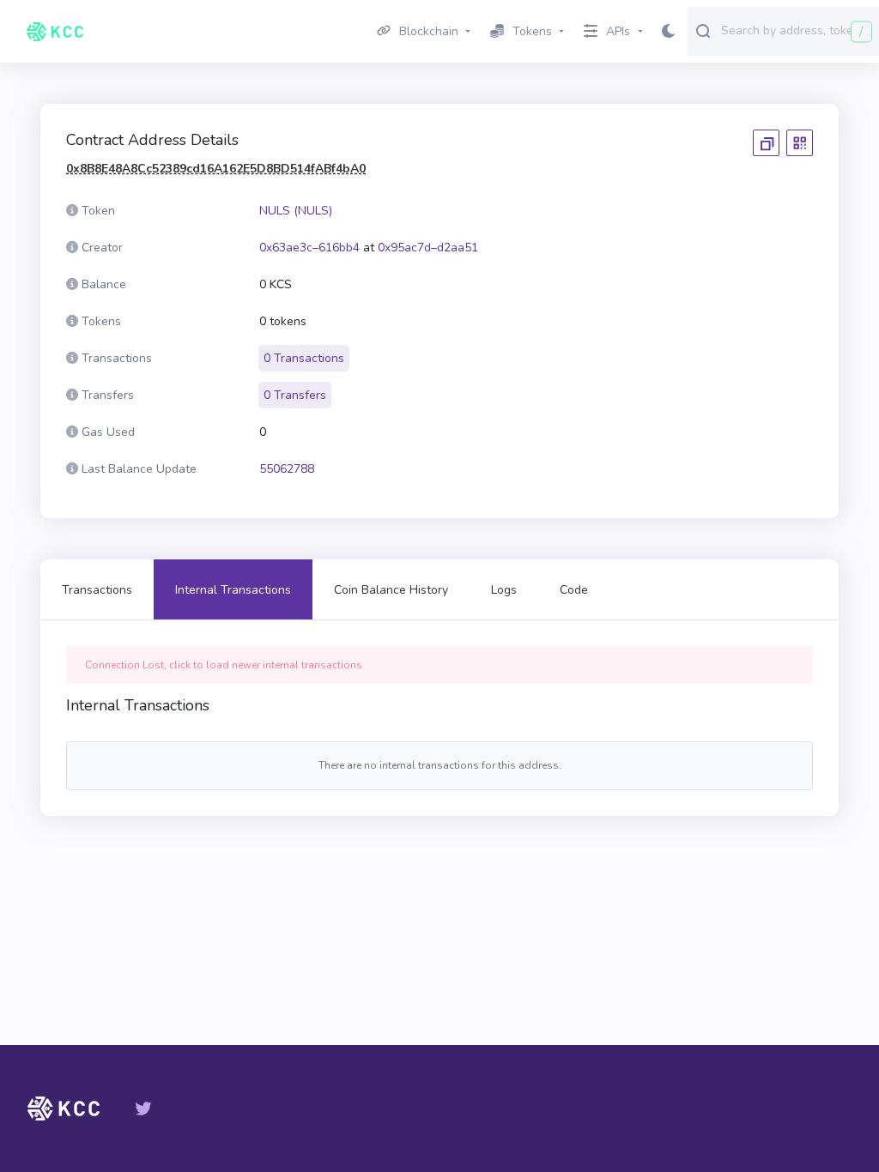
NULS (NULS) (295, 210)
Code (574, 590)
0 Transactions (304, 358)
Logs (504, 590)
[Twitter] (143, 1108)
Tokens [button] (532, 31)
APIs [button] (618, 31)
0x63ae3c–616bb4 (309, 247)
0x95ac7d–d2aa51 (428, 247)
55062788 (286, 469)
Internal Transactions (233, 590)
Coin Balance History (391, 590)
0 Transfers (295, 395)
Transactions (97, 590)
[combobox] (796, 30)
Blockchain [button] (428, 31)
